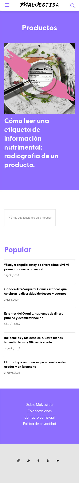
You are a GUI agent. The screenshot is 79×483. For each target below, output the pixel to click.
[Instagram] (19, 461)
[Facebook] (38, 461)
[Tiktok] (28, 461)
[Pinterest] (58, 461)
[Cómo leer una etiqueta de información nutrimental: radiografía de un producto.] (39, 78)
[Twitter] (48, 461)
